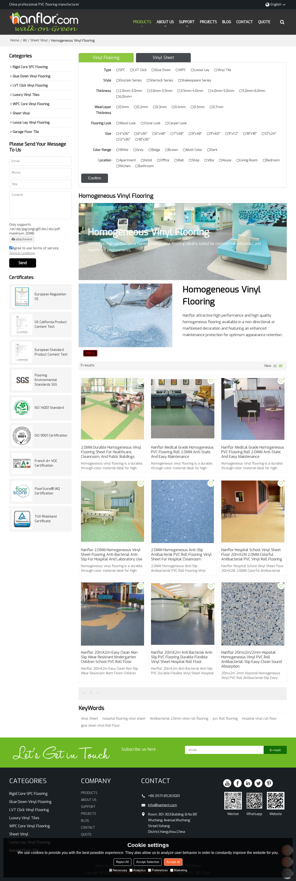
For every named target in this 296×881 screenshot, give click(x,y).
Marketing (180, 870)
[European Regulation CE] (22, 296)
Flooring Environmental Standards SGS (46, 380)
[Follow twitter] (258, 783)
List (275, 366)
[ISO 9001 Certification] (22, 435)
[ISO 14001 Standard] (22, 407)
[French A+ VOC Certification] (22, 463)
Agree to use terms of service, (34, 250)
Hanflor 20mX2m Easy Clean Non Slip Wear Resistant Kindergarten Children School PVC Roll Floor (109, 657)
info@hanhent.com (162, 805)
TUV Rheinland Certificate (46, 518)
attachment (24, 239)
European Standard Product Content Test (51, 352)
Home (14, 40)
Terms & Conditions (22, 253)
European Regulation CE (50, 296)
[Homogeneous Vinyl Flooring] (90, 353)
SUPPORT (187, 21)
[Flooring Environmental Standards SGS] (22, 380)
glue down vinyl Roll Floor (100, 725)
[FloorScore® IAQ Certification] (22, 491)
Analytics (139, 870)
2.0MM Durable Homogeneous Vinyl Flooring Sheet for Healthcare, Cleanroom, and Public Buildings (111, 452)
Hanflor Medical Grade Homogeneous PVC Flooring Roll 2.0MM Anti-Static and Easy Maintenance (182, 452)
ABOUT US (165, 21)
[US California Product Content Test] (22, 324)
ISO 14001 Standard (49, 408)
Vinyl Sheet (89, 718)
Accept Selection (147, 862)
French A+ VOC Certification (46, 463)
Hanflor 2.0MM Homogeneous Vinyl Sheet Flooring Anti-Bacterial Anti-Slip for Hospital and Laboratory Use (111, 555)
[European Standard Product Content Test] (22, 352)
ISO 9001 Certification (51, 435)
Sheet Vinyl (39, 40)
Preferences (160, 870)
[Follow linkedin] (248, 783)
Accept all (173, 862)
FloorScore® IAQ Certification (47, 491)
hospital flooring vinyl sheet (124, 718)
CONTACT (244, 21)
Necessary (120, 870)
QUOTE (264, 21)
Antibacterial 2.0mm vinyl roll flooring (179, 718)
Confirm (94, 178)
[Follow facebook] (238, 783)
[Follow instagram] (269, 783)
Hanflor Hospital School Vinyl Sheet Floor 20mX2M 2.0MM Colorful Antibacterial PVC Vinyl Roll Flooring (251, 555)
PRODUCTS (142, 21)
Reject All (122, 862)
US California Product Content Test (51, 324)
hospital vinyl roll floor (259, 718)
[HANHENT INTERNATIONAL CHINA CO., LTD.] (44, 22)
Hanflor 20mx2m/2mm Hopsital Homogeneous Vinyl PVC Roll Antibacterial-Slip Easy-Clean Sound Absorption (251, 659)
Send (22, 262)
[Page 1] (84, 693)
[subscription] (275, 750)
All (25, 40)
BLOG (226, 21)
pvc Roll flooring (225, 718)
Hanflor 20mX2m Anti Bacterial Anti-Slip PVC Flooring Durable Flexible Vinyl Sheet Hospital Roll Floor (182, 657)
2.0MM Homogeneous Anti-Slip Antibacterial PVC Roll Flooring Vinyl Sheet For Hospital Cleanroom (181, 555)
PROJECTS (208, 21)
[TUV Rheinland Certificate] (22, 519)
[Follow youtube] (227, 783)
